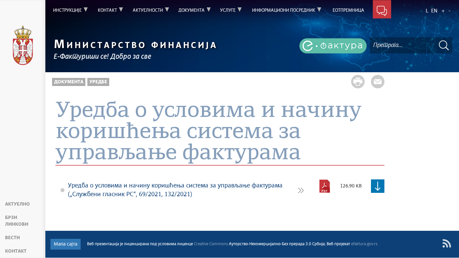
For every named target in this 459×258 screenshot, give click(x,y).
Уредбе (98, 82)
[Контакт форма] (382, 10)
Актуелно (17, 204)
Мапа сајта (65, 244)
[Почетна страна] (23, 45)
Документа (68, 82)
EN (434, 10)
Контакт (16, 251)
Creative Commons (211, 244)
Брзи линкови (16, 221)
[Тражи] (443, 45)
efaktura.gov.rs (364, 244)
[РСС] (447, 243)
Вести (12, 237)
